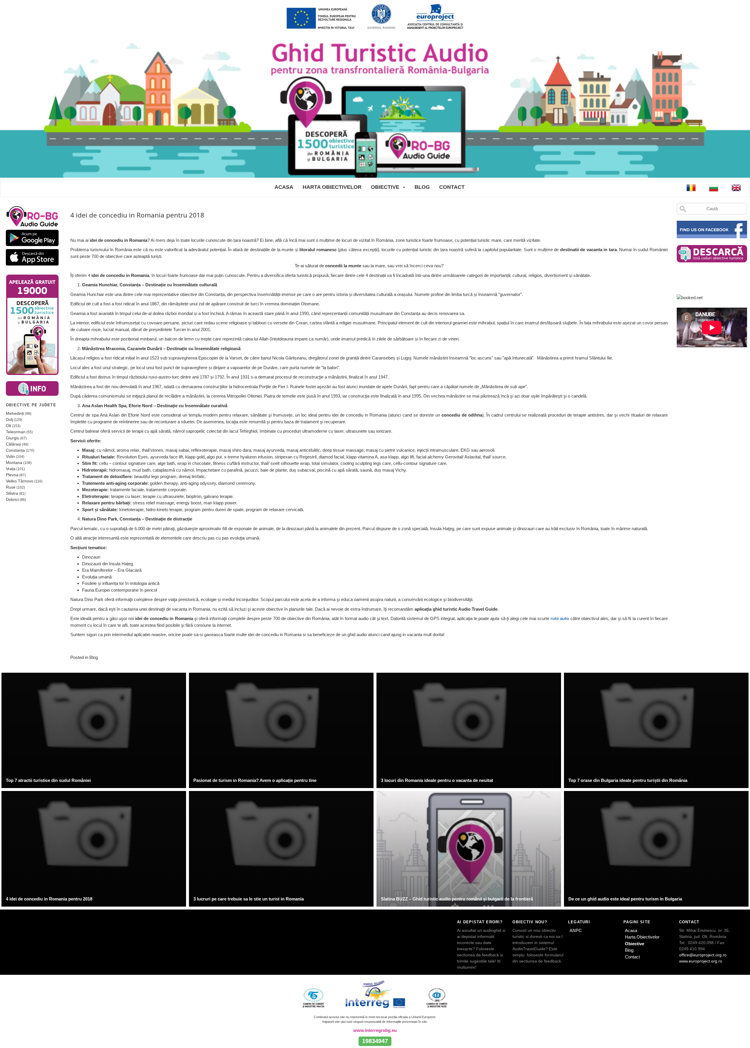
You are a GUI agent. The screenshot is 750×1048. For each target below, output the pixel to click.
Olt (8, 425)
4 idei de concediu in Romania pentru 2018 (49, 898)
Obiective (385, 187)
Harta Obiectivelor (332, 187)
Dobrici (12, 499)
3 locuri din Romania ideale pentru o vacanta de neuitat (437, 780)
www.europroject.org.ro (700, 961)
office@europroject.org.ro (703, 955)
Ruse (11, 487)
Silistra (12, 493)
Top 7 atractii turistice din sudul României (48, 780)
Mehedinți (15, 413)
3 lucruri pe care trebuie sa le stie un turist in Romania (248, 898)
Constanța (15, 450)
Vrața (11, 468)
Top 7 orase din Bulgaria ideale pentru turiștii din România (627, 780)
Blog (422, 187)
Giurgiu (12, 438)
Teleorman (15, 431)
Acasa (284, 187)
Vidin (10, 456)
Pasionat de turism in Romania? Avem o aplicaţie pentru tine (254, 780)
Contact (452, 187)
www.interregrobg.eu (375, 1030)
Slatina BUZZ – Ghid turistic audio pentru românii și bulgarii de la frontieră (457, 898)
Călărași (13, 444)
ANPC (576, 930)
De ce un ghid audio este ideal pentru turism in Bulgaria (625, 898)
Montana (14, 462)
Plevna (12, 474)
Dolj (9, 419)
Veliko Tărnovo (19, 481)
